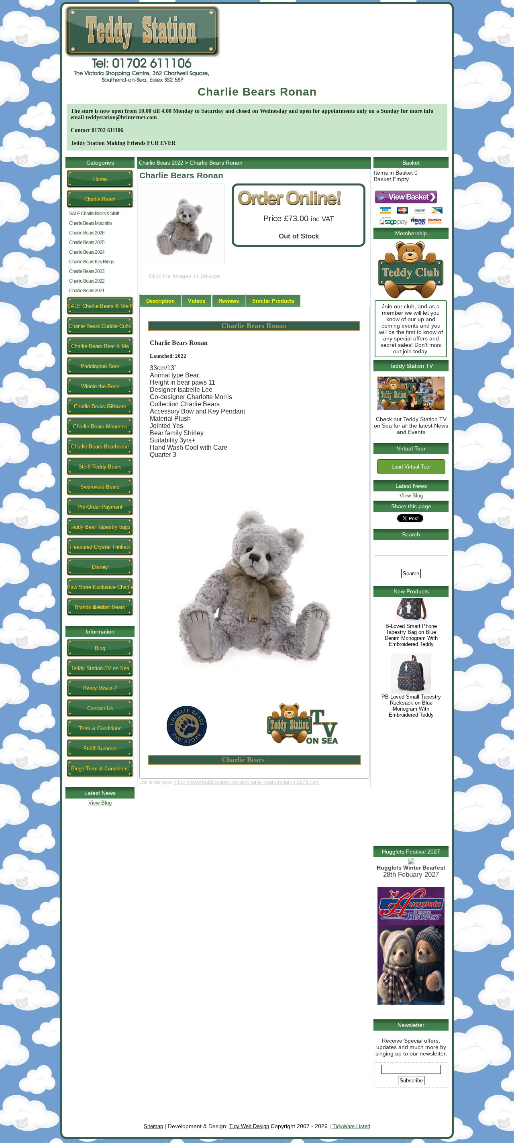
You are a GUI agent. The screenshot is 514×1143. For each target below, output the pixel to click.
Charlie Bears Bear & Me (100, 346)
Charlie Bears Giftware (100, 406)
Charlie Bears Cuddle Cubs (100, 326)
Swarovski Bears (100, 487)
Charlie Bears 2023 (86, 271)
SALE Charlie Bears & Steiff (93, 213)
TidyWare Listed (351, 1126)
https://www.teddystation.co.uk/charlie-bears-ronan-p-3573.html (246, 782)
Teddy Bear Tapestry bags (100, 527)
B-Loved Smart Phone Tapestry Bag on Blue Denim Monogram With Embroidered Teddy (411, 652)
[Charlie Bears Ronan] (184, 264)
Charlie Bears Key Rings (91, 262)
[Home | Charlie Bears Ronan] (142, 84)
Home (100, 179)
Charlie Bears (100, 199)
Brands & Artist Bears (100, 607)
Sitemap (153, 1126)
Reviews (228, 301)
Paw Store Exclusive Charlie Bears (100, 590)
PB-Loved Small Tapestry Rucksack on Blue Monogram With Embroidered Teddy (411, 723)
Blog (100, 648)
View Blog (100, 803)
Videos (196, 301)
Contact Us (100, 708)
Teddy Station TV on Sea (100, 668)
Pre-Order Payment (100, 507)
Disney (100, 567)
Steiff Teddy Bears (100, 467)
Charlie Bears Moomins (90, 223)
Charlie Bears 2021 (86, 290)
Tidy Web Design (249, 1126)
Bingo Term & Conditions (100, 769)
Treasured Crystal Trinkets (100, 547)
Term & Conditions (100, 728)
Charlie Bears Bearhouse (100, 447)
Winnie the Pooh (100, 386)
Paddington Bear (100, 366)
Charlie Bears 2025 (86, 242)
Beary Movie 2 (100, 688)
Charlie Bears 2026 (86, 233)
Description (160, 301)
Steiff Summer (100, 749)
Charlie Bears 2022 (86, 281)
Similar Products (273, 301)
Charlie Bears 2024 (86, 252)
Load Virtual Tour (411, 467)
